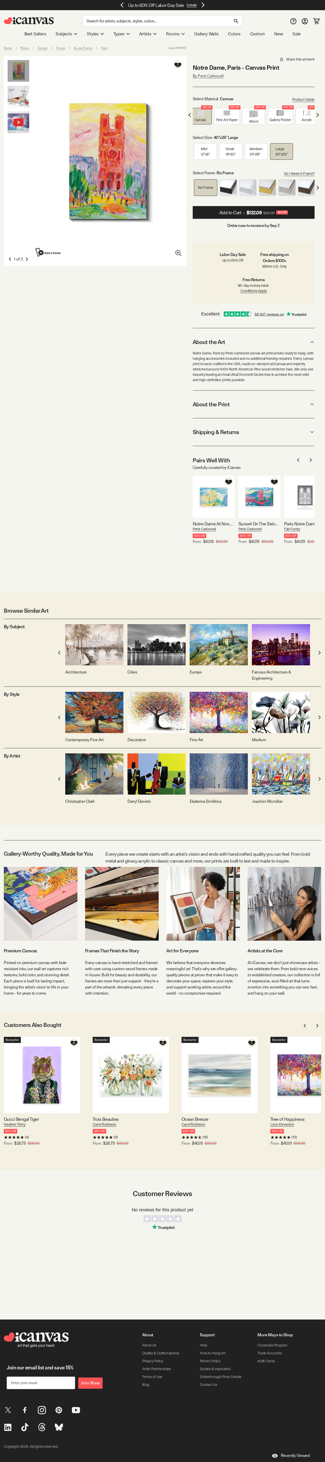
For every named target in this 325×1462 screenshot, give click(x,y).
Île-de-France (83, 48)
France (60, 48)
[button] (200, 116)
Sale (296, 33)
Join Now (90, 1383)
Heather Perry (14, 1124)
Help (203, 1345)
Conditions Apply (253, 291)
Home (8, 48)
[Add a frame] (48, 252)
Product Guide (303, 99)
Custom (257, 33)
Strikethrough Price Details (220, 1377)
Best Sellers (35, 33)
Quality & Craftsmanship (160, 1353)
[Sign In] (304, 21)
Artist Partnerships (156, 1369)
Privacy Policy (152, 1361)
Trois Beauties (106, 1119)
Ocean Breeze (195, 1119)
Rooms (172, 33)
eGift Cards (266, 1361)
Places (25, 48)
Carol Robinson (104, 1124)
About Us (149, 1345)
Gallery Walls (206, 33)
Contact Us (208, 1385)
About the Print (211, 404)
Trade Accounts (269, 1353)
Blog (145, 1385)
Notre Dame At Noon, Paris (214, 523)
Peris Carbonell (204, 529)
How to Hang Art (213, 1353)
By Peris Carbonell (208, 76)
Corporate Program (272, 1345)
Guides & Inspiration (215, 1369)
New (278, 33)
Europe (42, 48)
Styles (93, 33)
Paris (104, 48)
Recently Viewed (295, 1455)
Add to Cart (253, 212)
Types (118, 33)
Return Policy (210, 1361)
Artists (145, 33)
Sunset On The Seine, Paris (259, 523)
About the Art (209, 342)
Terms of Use (152, 1377)
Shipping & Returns (216, 432)
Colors (234, 33)
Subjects (64, 33)
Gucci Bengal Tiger (21, 1119)
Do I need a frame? (299, 173)
